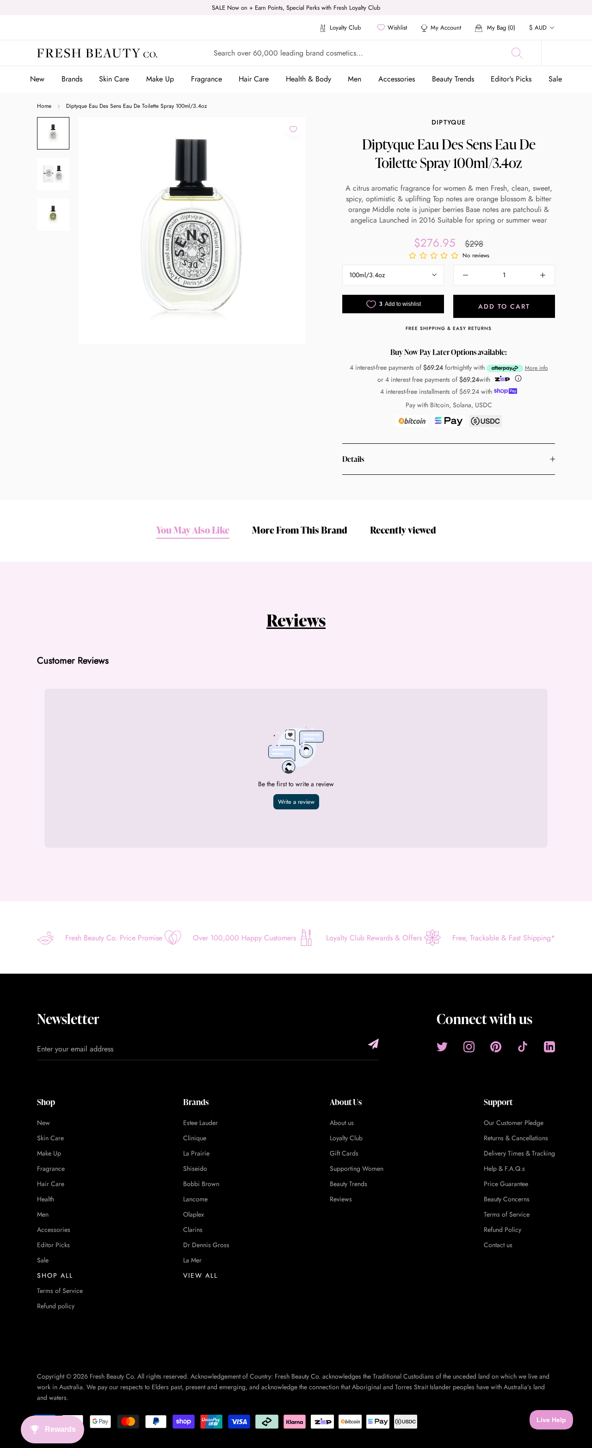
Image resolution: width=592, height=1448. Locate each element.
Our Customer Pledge (513, 1122)
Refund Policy (502, 1229)
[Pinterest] (495, 1046)
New (37, 79)
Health (45, 1199)
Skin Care (114, 79)
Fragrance (206, 79)
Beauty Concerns (507, 1199)
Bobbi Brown (201, 1183)
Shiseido (195, 1168)
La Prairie (196, 1153)
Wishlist (397, 27)
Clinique (194, 1138)
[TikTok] (522, 1046)
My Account (446, 27)
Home (44, 106)
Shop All (55, 1275)
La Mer (192, 1260)
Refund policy (55, 1306)
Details (353, 459)
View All (200, 1275)
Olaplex (193, 1214)
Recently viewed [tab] (403, 529)
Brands (72, 79)
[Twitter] (442, 1046)
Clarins (193, 1229)
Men (354, 79)
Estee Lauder (200, 1122)
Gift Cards (344, 1153)
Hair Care (254, 79)
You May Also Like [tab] (192, 529)
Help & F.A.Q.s (504, 1168)
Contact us (498, 1244)
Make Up (160, 79)
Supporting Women (356, 1168)
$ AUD (538, 27)
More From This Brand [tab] (299, 529)
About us (342, 1122)
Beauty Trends (453, 79)
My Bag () (500, 27)
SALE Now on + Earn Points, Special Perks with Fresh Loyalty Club (296, 7)
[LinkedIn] (549, 1046)
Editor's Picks (511, 79)
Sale (555, 79)
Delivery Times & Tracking (519, 1153)
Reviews (296, 620)
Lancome (195, 1199)
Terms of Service (60, 1290)
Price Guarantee (506, 1183)
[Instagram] (469, 1046)
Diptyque (449, 122)
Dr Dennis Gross (206, 1244)
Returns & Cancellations (516, 1138)
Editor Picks (53, 1244)
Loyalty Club (344, 27)
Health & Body (308, 79)
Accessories (396, 79)
